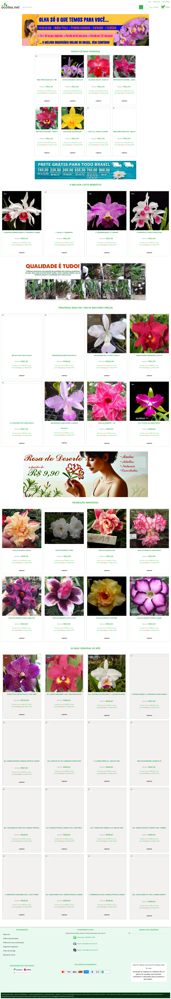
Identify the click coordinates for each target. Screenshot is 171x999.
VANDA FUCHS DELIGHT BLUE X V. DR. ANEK (21, 694)
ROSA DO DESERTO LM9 (107, 550)
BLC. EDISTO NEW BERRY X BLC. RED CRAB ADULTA (64, 694)
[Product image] (106, 333)
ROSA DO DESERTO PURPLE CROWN (149, 618)
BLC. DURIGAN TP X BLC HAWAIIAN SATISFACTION (64, 761)
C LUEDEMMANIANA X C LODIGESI (106, 232)
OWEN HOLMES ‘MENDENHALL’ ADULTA (149, 355)
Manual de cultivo (9, 955)
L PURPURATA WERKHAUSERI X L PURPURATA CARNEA (21, 232)
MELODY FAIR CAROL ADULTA (22, 355)
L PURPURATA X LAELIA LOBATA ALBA (149, 232)
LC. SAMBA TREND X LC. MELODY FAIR (107, 761)
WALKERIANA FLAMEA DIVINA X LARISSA (64, 423)
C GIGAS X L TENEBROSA (64, 232)
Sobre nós (6, 934)
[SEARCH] (141, 7)
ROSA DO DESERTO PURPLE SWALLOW (22, 618)
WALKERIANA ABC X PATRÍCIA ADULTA (107, 355)
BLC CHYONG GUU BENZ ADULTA (149, 423)
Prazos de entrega (9, 951)
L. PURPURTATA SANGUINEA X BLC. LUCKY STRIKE (22, 894)
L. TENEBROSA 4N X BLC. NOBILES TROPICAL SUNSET (107, 894)
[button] (47, 101)
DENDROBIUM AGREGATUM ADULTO (64, 355)
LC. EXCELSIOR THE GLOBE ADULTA (22, 423)
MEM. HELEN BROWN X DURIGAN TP (149, 761)
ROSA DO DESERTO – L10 (106, 423)
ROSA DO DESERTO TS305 (64, 550)
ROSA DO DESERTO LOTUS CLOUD (64, 618)
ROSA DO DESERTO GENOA (21, 550)
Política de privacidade (10, 938)
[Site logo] (10, 7)
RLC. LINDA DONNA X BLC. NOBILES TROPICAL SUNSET (64, 894)
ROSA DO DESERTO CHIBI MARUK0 (149, 550)
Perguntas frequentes (10, 947)
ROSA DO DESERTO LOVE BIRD (106, 618)
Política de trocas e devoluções (13, 943)
